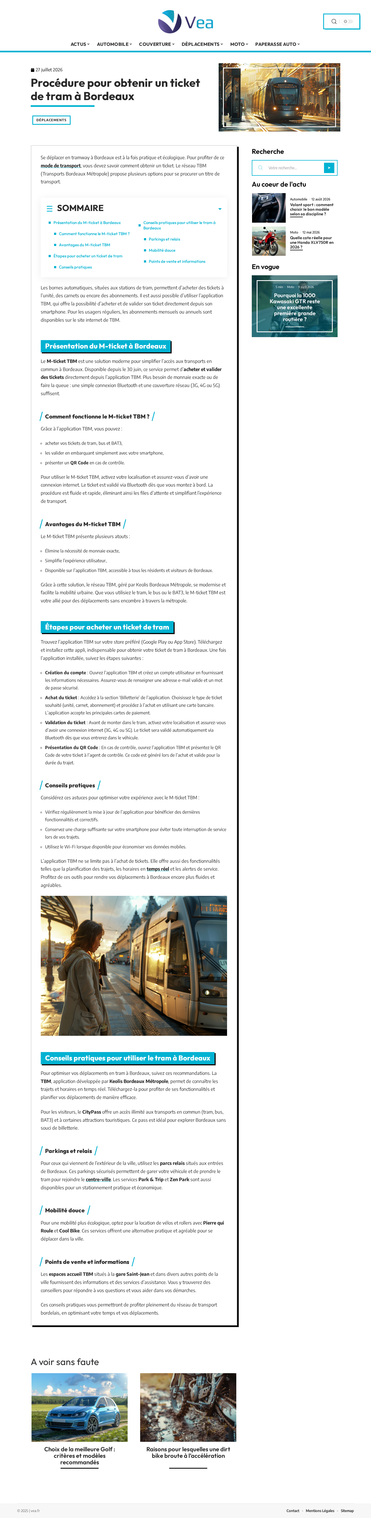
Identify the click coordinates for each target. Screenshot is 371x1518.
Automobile (298, 199)
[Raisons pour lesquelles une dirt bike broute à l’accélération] (188, 1407)
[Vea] (185, 21)
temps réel (158, 869)
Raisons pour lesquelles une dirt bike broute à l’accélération (188, 1452)
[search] (334, 21)
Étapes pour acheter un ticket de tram (88, 255)
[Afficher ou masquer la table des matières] (163, 209)
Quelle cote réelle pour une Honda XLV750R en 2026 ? (312, 242)
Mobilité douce (162, 250)
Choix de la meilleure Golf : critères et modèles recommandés (79, 1455)
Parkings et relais (164, 239)
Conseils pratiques (75, 267)
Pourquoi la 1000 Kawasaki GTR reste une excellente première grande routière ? (295, 307)
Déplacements (51, 120)
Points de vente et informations (177, 261)
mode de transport (61, 165)
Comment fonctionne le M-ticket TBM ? (94, 233)
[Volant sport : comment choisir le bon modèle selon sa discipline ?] (269, 208)
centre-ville (98, 1179)
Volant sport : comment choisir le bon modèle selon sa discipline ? (312, 209)
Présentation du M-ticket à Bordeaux (87, 222)
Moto (294, 232)
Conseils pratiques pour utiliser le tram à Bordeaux (179, 225)
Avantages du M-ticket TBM (84, 244)
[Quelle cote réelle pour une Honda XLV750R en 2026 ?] (269, 241)
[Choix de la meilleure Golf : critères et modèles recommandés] (79, 1407)
